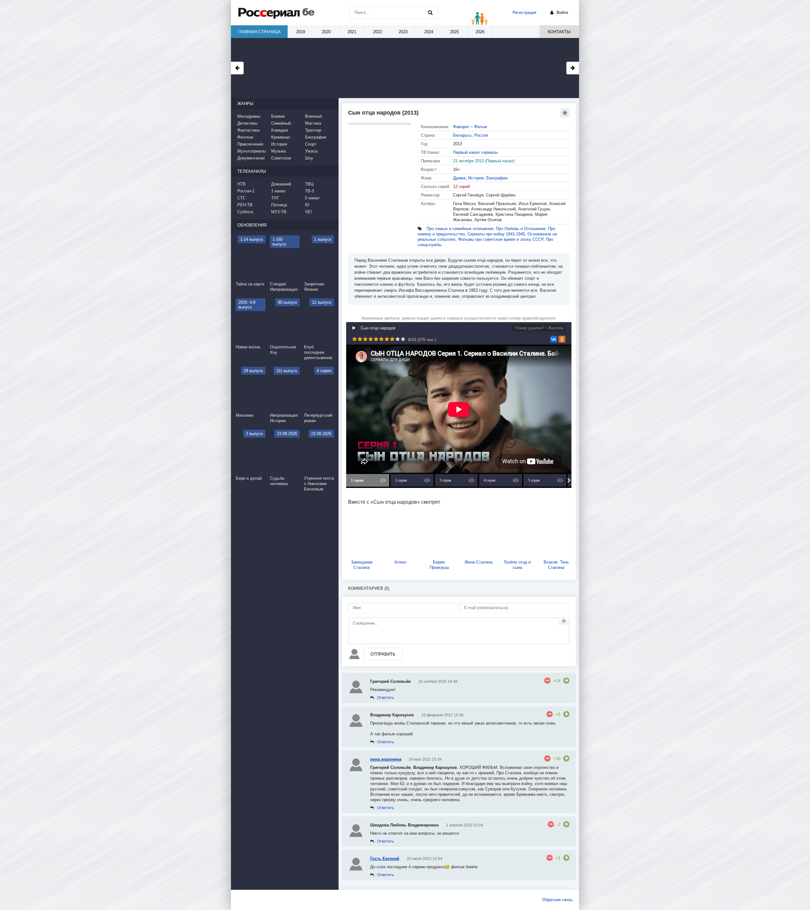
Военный (313, 116)
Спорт (310, 144)
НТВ (241, 184)
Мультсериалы (251, 151)
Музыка (278, 151)
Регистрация (524, 12)
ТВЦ (309, 184)
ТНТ (275, 198)
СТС (241, 198)
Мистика (313, 123)
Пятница (279, 205)
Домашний (281, 184)
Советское (281, 158)
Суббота (245, 211)
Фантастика (248, 130)
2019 (300, 31)
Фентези (245, 137)
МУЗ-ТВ (278, 211)
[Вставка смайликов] (564, 620)
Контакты (559, 31)
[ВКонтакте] (553, 339)
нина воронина (385, 759)
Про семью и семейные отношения (460, 228)
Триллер (313, 130)
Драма (459, 178)
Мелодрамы (248, 116)
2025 (454, 31)
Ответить (385, 697)
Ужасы (311, 151)
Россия (481, 135)
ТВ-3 (309, 191)
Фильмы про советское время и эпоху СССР (500, 239)
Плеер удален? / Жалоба (539, 328)
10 (403, 339)
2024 (428, 31)
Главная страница (259, 31)
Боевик (278, 116)
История (476, 178)
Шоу (309, 158)
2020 (326, 31)
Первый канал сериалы (475, 152)
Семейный (281, 123)
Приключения (250, 144)
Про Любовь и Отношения (520, 228)
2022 (377, 31)
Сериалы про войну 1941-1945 (496, 234)
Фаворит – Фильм (470, 126)
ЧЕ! (308, 211)
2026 (480, 31)
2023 (403, 31)
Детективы (247, 123)
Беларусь (462, 135)
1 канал (278, 191)
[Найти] (430, 12)
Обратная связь (557, 899)
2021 (351, 31)
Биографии (497, 178)
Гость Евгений (384, 858)
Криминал (280, 137)
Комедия (279, 130)
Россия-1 (245, 191)
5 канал (312, 198)
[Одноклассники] (561, 339)
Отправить (383, 654)
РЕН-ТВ (244, 205)
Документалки (251, 158)
